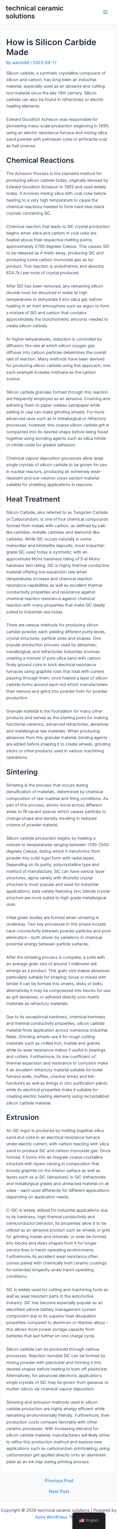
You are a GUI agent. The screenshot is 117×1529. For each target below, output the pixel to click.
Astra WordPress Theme (58, 1517)
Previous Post (59, 1481)
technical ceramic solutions (35, 12)
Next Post (59, 1491)
